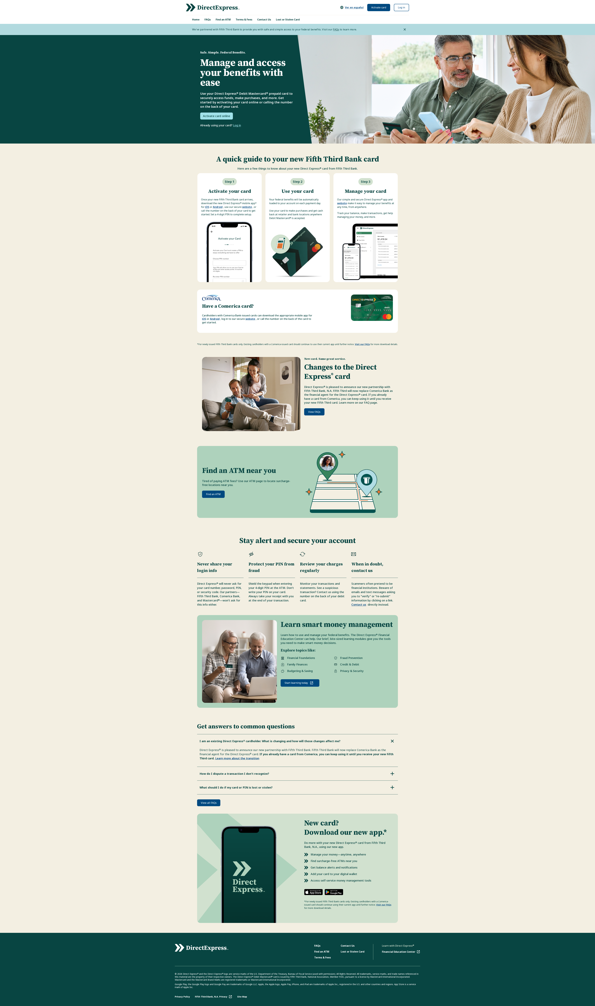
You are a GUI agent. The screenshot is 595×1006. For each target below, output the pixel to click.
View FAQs (314, 412)
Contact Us (264, 19)
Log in (401, 7)
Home (196, 19)
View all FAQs (209, 802)
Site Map (242, 996)
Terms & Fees (244, 19)
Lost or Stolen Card (288, 19)
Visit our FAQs (362, 344)
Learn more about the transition (237, 758)
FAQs (208, 19)
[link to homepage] (201, 948)
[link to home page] (212, 7)
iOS (207, 207)
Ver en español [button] (354, 7)
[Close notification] (405, 29)
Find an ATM (223, 19)
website (247, 207)
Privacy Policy (182, 996)
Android (218, 207)
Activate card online (216, 116)
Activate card (378, 7)
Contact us (358, 604)
